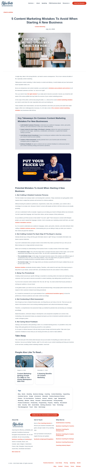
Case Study (59, 462)
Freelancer (38, 398)
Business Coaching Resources (64, 442)
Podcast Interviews (47, 400)
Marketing (20, 400)
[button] (31, 3)
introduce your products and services (59, 88)
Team (54, 405)
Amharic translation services (23, 222)
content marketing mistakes (64, 99)
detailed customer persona (27, 228)
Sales (19, 405)
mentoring (28, 439)
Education (45, 396)
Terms (72, 466)
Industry (50, 398)
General (44, 398)
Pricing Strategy (58, 400)
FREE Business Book (55, 3)
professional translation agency (55, 293)
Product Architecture (23, 402)
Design (31, 396)
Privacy (67, 466)
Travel (31, 407)
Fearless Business (48, 462)
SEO (29, 405)
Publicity (56, 402)
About (38, 3)
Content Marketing (40, 26)
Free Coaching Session (44, 423)
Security (24, 405)
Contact (60, 466)
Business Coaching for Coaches (65, 426)
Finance (20, 398)
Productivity (34, 402)
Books (23, 394)
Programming (42, 402)
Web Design (42, 407)
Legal (55, 398)
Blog (19, 394)
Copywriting (66, 394)
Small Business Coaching (63, 422)
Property (50, 402)
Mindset (27, 400)
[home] (7, 3)
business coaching (17, 439)
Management (61, 398)
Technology (60, 405)
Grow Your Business (79, 3)
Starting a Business (45, 405)
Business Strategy (38, 394)
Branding (29, 394)
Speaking (44, 3)
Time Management (23, 407)
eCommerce (37, 396)
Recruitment (63, 402)
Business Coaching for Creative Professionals (65, 434)
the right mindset (32, 94)
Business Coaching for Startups (65, 439)
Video (35, 407)
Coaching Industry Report (63, 445)
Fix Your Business (29, 398)
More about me (16, 451)
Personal (37, 400)
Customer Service (23, 396)
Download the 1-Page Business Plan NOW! (44, 415)
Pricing (66, 462)
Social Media (35, 405)
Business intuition (20, 267)
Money (32, 400)
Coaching (47, 394)
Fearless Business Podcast (57, 396)
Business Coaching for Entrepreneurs (62, 430)
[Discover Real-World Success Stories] (44, 167)
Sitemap (78, 466)
